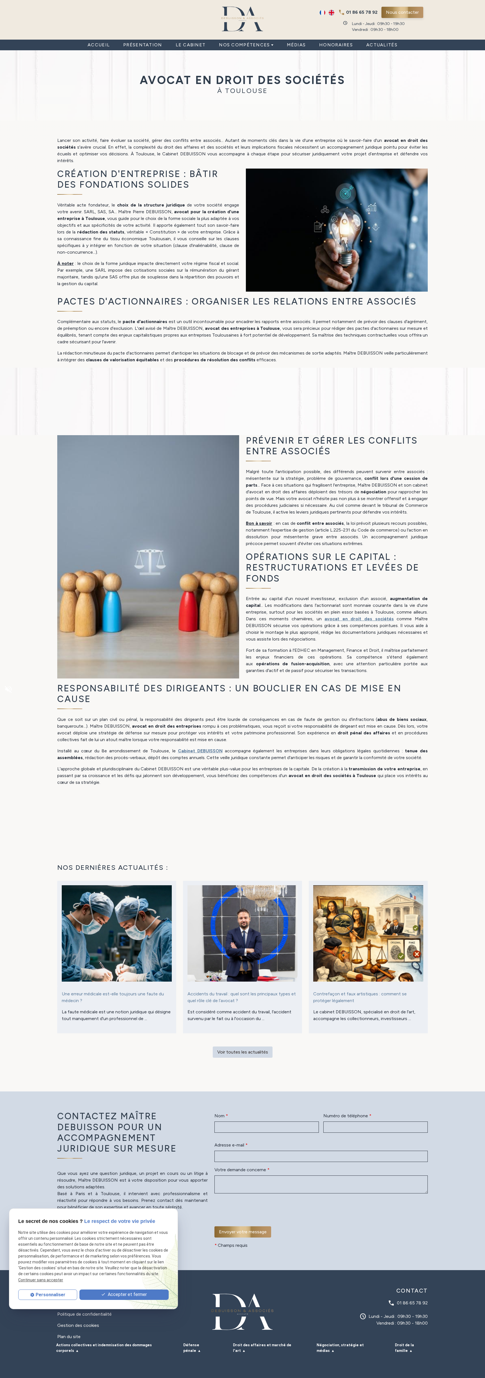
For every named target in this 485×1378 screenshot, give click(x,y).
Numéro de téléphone (347, 1115)
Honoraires (336, 44)
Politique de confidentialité (84, 1314)
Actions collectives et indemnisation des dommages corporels (104, 1348)
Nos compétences (244, 44)
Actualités (381, 44)
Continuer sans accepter (40, 1279)
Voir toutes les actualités (242, 1052)
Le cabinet (191, 44)
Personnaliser (50, 1294)
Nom (221, 1115)
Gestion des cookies (78, 1325)
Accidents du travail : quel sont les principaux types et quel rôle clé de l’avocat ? (241, 997)
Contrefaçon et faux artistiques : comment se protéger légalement (360, 997)
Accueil (99, 44)
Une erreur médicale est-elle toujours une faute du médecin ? (113, 997)
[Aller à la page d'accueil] (242, 18)
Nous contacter (402, 12)
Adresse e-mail (231, 1145)
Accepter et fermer (127, 1294)
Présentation (142, 44)
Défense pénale (191, 1348)
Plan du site (69, 1336)
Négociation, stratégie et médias (340, 1348)
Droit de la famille (404, 1348)
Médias (296, 44)
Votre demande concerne (241, 1169)
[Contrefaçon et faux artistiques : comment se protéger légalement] (368, 933)
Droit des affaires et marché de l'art (262, 1348)
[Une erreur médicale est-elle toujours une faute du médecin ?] (116, 933)
